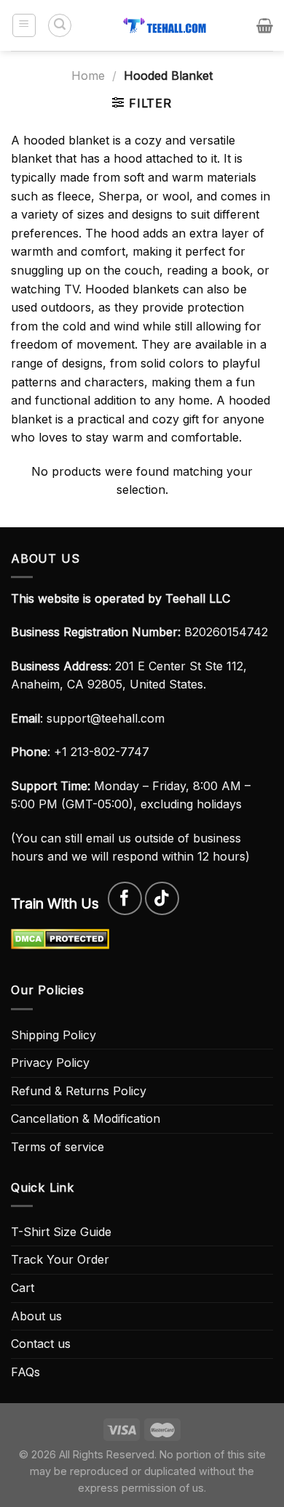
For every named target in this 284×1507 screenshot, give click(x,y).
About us (36, 1316)
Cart (22, 1287)
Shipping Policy (53, 1035)
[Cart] (264, 25)
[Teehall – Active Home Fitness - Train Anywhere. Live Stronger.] (164, 25)
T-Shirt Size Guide (61, 1231)
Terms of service (57, 1147)
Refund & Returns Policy (78, 1091)
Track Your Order (60, 1259)
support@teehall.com (106, 718)
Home (88, 75)
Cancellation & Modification (85, 1118)
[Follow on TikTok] (162, 899)
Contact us (41, 1343)
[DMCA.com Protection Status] (60, 937)
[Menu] (24, 25)
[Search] (59, 25)
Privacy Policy (50, 1062)
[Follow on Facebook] (125, 899)
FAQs (25, 1372)
